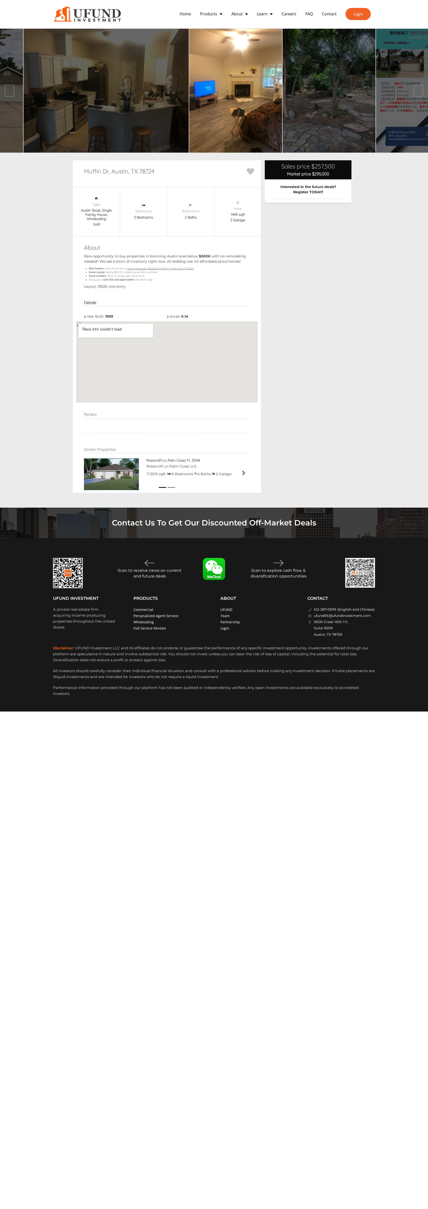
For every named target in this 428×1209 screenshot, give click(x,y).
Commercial (143, 609)
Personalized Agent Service (156, 615)
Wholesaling (144, 621)
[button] (90, 472)
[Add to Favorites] (250, 171)
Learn (262, 14)
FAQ (309, 14)
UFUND (226, 609)
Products (208, 14)
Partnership (230, 621)
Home (185, 14)
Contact (329, 14)
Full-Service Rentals (150, 627)
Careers (289, 14)
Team (225, 615)
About (237, 14)
